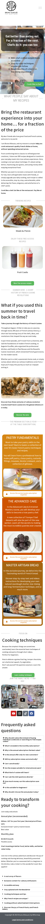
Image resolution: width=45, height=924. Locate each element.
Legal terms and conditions (22, 920)
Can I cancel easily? (12, 763)
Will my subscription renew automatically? (21, 759)
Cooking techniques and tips (15, 894)
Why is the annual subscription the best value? (22, 750)
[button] (3, 219)
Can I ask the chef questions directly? (19, 777)
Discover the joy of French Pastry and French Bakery (20, 908)
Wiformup (36, 915)
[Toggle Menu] (40, 8)
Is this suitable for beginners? (16, 787)
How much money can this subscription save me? (21, 782)
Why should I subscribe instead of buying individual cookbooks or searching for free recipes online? (22, 739)
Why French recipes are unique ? (16, 898)
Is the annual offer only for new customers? (21, 755)
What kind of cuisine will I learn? (17, 772)
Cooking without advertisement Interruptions (22, 903)
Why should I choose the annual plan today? (22, 792)
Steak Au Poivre (23, 230)
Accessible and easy (11, 885)
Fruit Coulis (22, 272)
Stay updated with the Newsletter (17, 889)
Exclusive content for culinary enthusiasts (20, 881)
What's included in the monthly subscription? (22, 746)
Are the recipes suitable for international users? (23, 768)
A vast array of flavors (12, 876)
